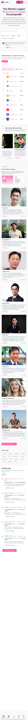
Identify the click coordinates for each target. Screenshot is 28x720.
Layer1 (16, 461)
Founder (4, 453)
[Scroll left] (3, 147)
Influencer (16, 459)
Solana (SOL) (12, 105)
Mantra (14, 482)
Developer (23, 453)
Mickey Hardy (16, 495)
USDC (10, 100)
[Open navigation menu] (25, 2)
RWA (11, 459)
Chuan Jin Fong (16, 524)
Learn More (8, 46)
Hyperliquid (12, 119)
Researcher (5, 459)
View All (4, 61)
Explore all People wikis (8, 444)
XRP (10, 91)
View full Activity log (9, 550)
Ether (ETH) (12, 81)
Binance (11, 95)
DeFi (8, 35)
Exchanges (11, 38)
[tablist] (14, 69)
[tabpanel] (14, 96)
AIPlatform (10, 461)
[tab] (8, 69)
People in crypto (12, 493)
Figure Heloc (12, 114)
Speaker (16, 453)
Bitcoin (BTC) (12, 76)
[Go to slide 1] (23, 186)
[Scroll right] (25, 147)
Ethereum (5, 38)
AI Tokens (13, 35)
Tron (10, 109)
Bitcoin (18, 35)
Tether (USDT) (12, 86)
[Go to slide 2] (24, 186)
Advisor (4, 456)
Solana (4, 461)
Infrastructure (15, 456)
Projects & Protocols (13, 478)
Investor (22, 456)
